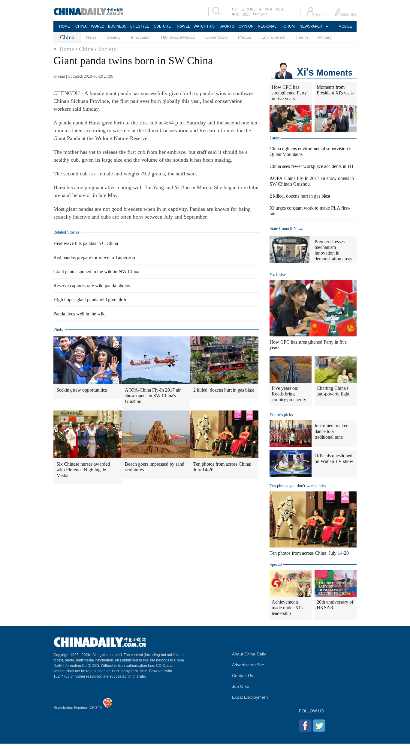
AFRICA (265, 9)
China (86, 49)
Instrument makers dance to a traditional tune (332, 431)
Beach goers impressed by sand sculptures (154, 466)
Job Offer (241, 686)
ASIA (280, 9)
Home (66, 49)
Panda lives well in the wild (79, 313)
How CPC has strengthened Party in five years (289, 93)
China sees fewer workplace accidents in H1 (312, 166)
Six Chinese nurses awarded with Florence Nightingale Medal (83, 469)
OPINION (246, 26)
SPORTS (226, 26)
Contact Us (242, 675)
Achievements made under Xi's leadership (287, 607)
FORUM (288, 26)
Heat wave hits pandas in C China (85, 243)
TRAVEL (183, 26)
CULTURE (162, 26)
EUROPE (248, 9)
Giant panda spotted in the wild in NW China (96, 271)
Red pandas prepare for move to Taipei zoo (94, 257)
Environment (273, 37)
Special (276, 564)
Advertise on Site (248, 664)
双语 (246, 14)
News (91, 37)
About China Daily (249, 654)
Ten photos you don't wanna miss (298, 486)
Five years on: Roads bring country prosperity (289, 394)
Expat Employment (250, 697)
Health (302, 37)
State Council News (286, 228)
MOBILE (345, 26)
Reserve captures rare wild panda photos (91, 285)
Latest (275, 138)
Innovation (141, 37)
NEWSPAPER (311, 26)
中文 (235, 14)
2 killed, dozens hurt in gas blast (223, 389)
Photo (58, 329)
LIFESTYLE (139, 26)
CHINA (81, 26)
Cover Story (216, 37)
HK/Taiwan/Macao (178, 37)
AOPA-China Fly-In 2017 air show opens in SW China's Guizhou (153, 395)
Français (260, 14)
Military (325, 37)
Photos (244, 37)
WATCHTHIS (204, 26)
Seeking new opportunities (81, 389)
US (234, 9)
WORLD (97, 26)
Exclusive (278, 275)
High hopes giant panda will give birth (89, 299)
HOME (64, 26)
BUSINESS (117, 26)
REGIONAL (267, 26)
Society (114, 37)
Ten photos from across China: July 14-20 (222, 466)
